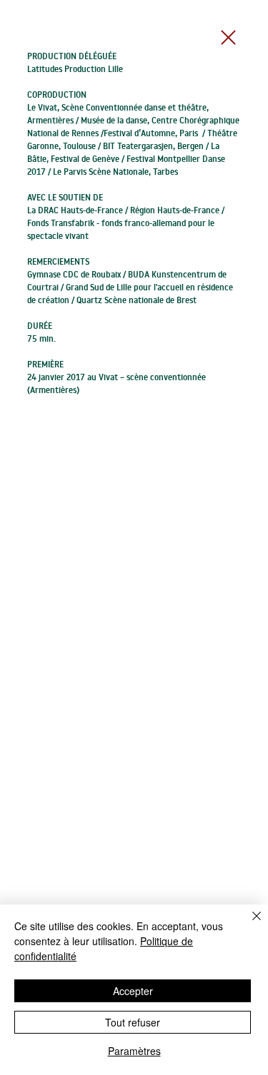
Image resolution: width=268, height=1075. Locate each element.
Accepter (133, 991)
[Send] (233, 37)
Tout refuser (132, 1022)
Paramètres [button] (134, 1051)
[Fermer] (248, 924)
